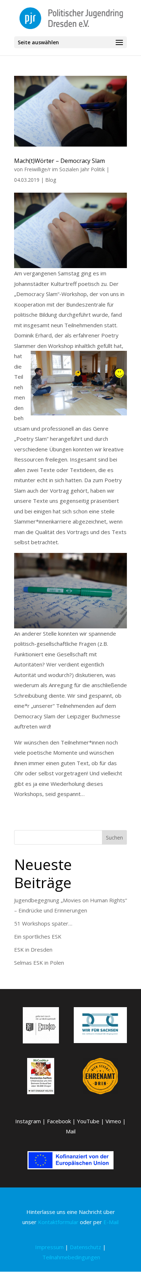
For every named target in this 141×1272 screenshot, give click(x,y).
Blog (50, 179)
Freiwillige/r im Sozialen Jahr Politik (64, 169)
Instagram (28, 1121)
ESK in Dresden (33, 949)
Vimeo (113, 1121)
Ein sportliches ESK (37, 936)
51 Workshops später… (43, 923)
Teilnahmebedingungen (71, 1257)
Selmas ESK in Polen (39, 962)
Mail (71, 1131)
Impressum (49, 1247)
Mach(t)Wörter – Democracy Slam (59, 161)
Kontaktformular (58, 1222)
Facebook (59, 1121)
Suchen (114, 837)
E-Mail (111, 1222)
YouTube (88, 1121)
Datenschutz (85, 1247)
